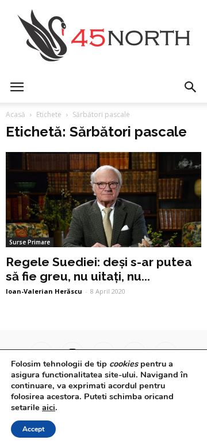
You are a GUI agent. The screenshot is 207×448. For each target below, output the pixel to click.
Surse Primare (29, 242)
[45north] (103, 36)
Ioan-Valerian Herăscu (44, 291)
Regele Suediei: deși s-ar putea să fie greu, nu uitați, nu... (99, 269)
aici (48, 407)
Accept (33, 429)
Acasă (15, 114)
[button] (191, 87)
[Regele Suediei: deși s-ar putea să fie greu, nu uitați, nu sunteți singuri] (103, 199)
